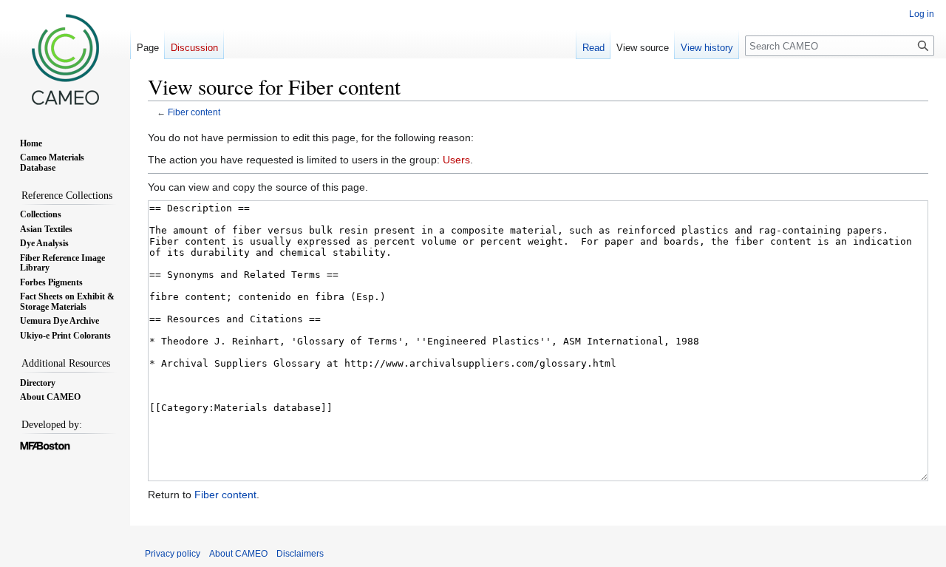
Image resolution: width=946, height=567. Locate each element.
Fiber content (194, 112)
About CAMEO (238, 554)
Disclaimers (300, 554)
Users (456, 160)
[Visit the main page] (65, 59)
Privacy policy (172, 554)
